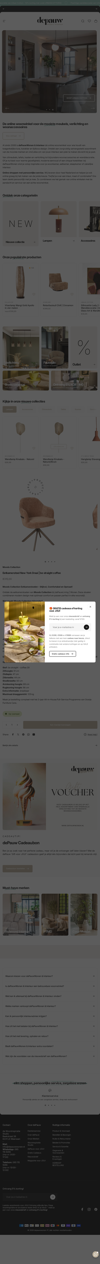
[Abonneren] (86, 627)
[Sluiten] (90, 607)
